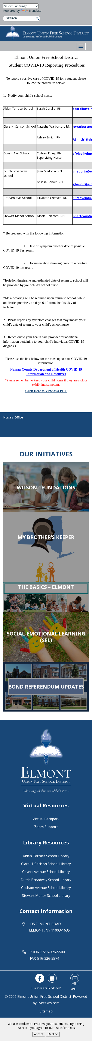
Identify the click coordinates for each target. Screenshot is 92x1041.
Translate (35, 11)
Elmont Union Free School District (44, 996)
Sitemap (46, 1011)
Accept (38, 1034)
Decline (53, 1034)
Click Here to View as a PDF (46, 391)
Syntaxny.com (48, 1003)
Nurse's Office (13, 417)
